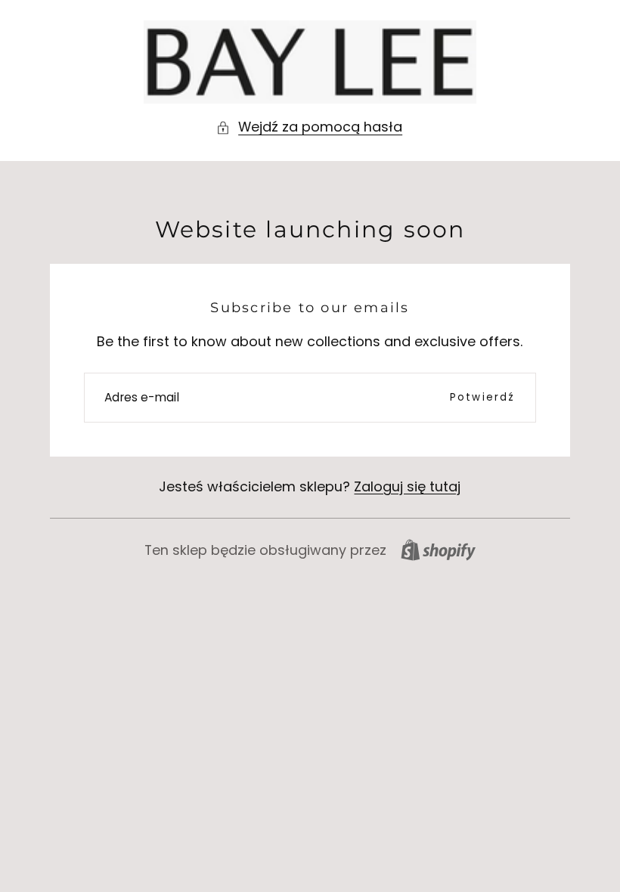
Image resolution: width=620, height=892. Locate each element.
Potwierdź (483, 397)
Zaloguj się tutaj (407, 486)
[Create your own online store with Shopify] (438, 550)
